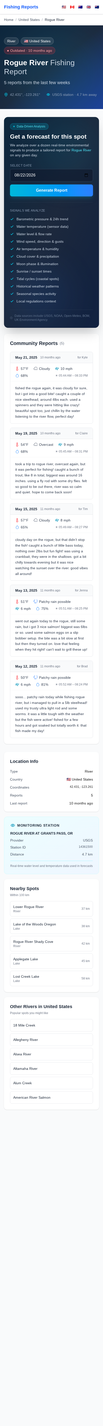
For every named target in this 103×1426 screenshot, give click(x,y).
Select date (21, 165)
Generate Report (51, 190)
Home (9, 20)
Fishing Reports (21, 6)
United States (29, 20)
